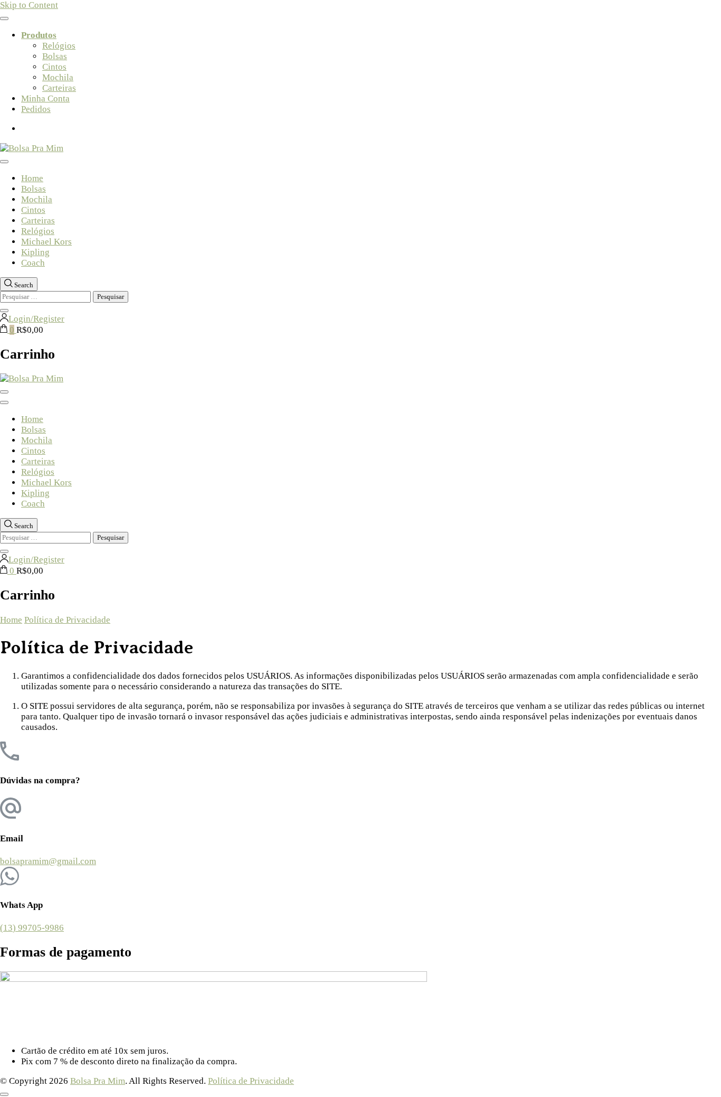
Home (32, 178)
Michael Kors (46, 242)
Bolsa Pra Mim (97, 1081)
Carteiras (59, 88)
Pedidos (36, 109)
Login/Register (36, 319)
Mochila (57, 77)
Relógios (58, 46)
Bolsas (54, 56)
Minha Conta (45, 98)
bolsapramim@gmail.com (48, 861)
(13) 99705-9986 (32, 928)
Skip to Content (29, 5)
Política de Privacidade (251, 1081)
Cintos (54, 67)
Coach (33, 263)
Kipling (35, 252)
